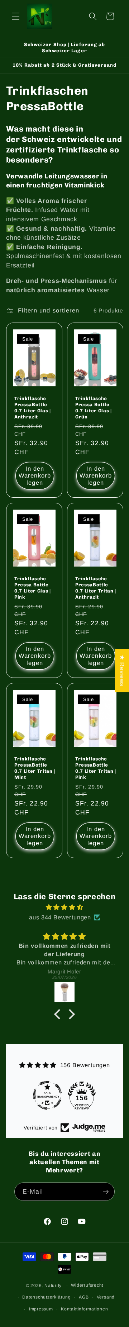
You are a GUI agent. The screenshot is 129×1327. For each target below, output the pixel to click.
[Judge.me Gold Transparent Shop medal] (47, 1095)
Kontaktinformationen (84, 1309)
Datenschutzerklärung (46, 1297)
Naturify (53, 1285)
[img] (64, 907)
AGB (84, 1297)
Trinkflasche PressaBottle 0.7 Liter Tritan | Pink (95, 768)
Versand (106, 1297)
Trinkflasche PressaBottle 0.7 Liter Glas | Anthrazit (32, 408)
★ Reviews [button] (122, 671)
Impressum (41, 1309)
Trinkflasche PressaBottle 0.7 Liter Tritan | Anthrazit (95, 588)
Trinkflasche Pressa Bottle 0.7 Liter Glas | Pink (32, 588)
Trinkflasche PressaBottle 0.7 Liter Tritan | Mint (34, 768)
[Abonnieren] (105, 1191)
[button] (15, 16)
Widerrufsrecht (87, 1285)
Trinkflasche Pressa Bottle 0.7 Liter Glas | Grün (93, 408)
